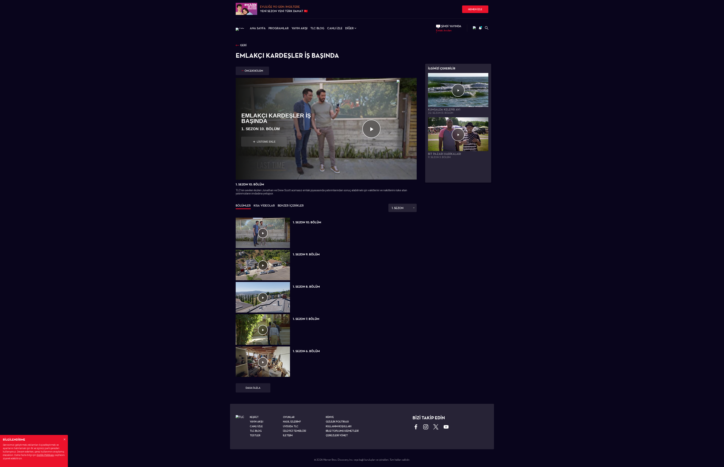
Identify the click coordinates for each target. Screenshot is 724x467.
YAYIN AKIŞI (299, 28)
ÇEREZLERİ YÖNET (337, 435)
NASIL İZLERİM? (292, 421)
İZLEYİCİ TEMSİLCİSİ (294, 430)
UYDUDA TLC (290, 426)
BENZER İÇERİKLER (291, 205)
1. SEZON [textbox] (397, 208)
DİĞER (349, 28)
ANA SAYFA (258, 28)
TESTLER (255, 435)
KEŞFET (254, 417)
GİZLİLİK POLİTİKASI (337, 421)
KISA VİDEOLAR (264, 205)
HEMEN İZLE (475, 9)
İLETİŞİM (288, 435)
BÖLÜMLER (243, 205)
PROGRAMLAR (278, 28)
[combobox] (402, 208)
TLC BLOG (317, 28)
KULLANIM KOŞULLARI (338, 426)
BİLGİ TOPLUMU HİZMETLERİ (342, 430)
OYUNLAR (289, 417)
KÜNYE (330, 417)
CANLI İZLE (334, 28)
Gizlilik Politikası (45, 455)
